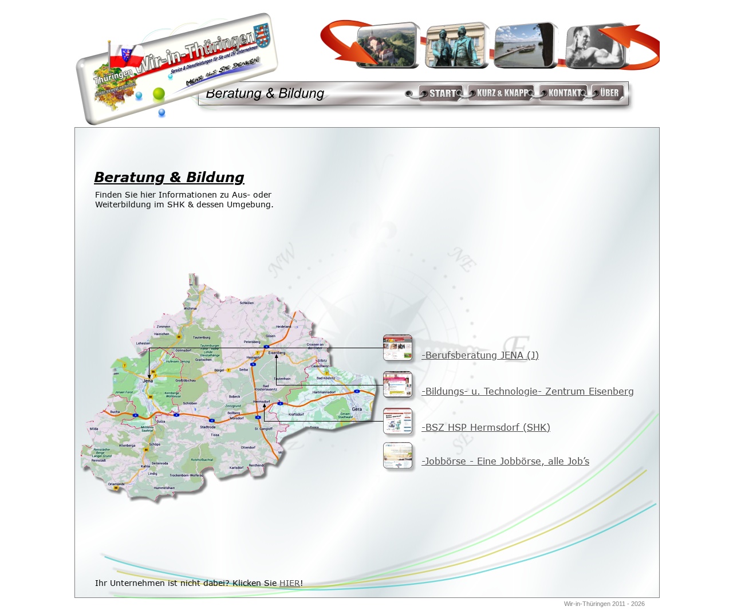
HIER (289, 583)
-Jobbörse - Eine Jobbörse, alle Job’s (505, 461)
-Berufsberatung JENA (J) (480, 355)
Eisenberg (609, 391)
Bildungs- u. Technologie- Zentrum (505, 391)
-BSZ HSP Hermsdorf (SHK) (485, 427)
